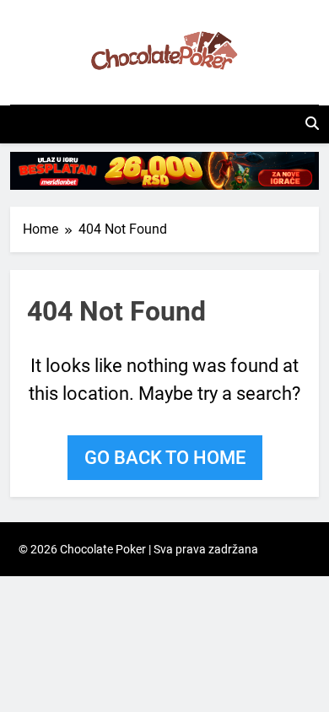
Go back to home (164, 457)
